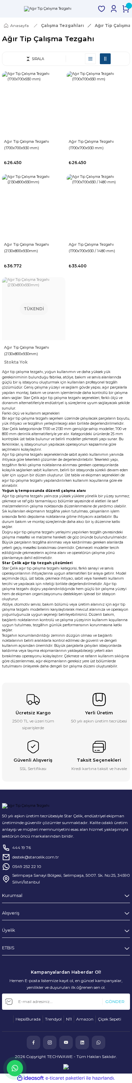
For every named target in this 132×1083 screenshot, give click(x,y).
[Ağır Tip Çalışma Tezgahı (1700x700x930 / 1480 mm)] (98, 205)
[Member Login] (114, 9)
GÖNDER (115, 1001)
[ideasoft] (30, 1078)
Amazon (84, 1019)
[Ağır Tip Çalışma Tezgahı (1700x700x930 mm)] (33, 102)
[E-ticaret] (65, 1078)
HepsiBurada (28, 1019)
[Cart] (126, 9)
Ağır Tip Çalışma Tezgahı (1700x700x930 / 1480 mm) (92, 247)
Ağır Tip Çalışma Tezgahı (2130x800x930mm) (26, 247)
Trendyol (53, 1019)
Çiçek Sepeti (109, 1019)
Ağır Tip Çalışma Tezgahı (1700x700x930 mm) (26, 144)
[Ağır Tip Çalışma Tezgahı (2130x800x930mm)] (33, 205)
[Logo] (47, 9)
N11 (69, 1019)
